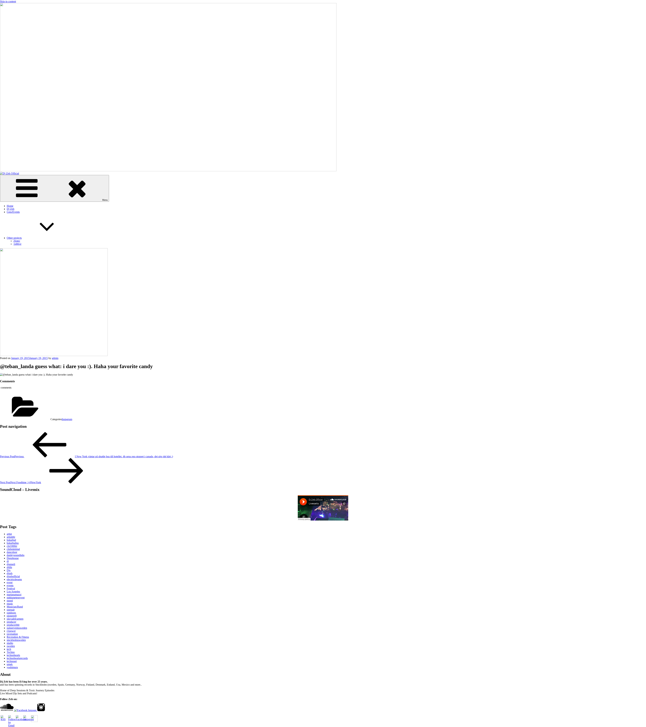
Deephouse (13, 558)
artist (9, 533)
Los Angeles (13, 591)
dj (8, 561)
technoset (12, 661)
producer (11, 621)
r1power (11, 630)
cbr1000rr (12, 546)
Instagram (67, 419)
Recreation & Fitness (18, 637)
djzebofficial (13, 576)
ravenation (12, 634)
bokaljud (11, 540)
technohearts (13, 655)
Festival (11, 588)
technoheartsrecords (17, 658)
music (10, 603)
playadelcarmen (15, 618)
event (9, 582)
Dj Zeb (10, 208)
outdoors (11, 612)
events (10, 585)
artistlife (11, 537)
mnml (10, 600)
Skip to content (8, 1)
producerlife (13, 624)
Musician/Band (15, 606)
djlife (9, 567)
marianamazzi (14, 594)
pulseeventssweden (17, 627)
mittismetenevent (16, 597)
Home (10, 205)
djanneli (11, 564)
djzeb (9, 573)
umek (10, 664)
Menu (105, 200)
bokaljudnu (13, 543)
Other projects (14, 237)
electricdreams (14, 579)
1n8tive (17, 244)
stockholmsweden (16, 640)
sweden (11, 646)
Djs (8, 570)
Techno (11, 652)
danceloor (12, 552)
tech (9, 649)
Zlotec (16, 240)
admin (55, 358)
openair (11, 609)
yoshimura (12, 667)
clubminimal (13, 549)
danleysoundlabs (15, 555)
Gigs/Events (13, 212)
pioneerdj (12, 615)
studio (10, 643)
